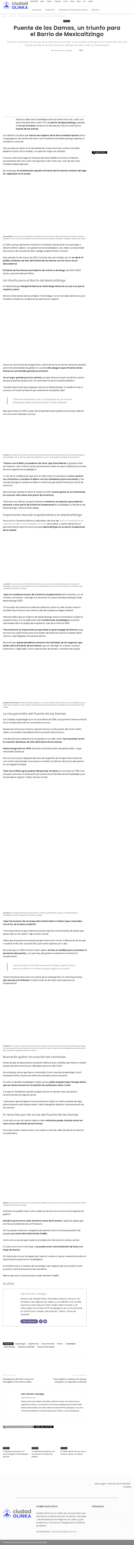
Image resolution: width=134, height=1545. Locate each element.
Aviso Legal (100, 1483)
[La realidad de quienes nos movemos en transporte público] (45, 1440)
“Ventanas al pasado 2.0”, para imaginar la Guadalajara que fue (15, 1454)
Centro (49, 1)
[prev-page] (4, 1461)
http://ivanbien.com (28, 1398)
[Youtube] (120, 4)
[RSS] (95, 4)
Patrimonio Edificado (26, 1347)
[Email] (45, 1321)
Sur (84, 1)
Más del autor (44, 1427)
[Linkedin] (82, 4)
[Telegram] (103, 4)
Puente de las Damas (46, 1347)
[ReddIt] (35, 1362)
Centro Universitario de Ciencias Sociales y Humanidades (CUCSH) (43, 522)
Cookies (127, 1486)
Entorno (13, 16)
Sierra (79, 1)
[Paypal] (86, 4)
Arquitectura (33, 1344)
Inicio (5, 16)
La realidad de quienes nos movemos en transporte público (43, 1454)
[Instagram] (77, 4)
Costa (65, 1)
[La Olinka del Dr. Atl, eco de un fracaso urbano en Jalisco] (74, 1440)
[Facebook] (73, 4)
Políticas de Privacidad (118, 1483)
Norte (72, 1)
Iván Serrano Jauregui (63, 50)
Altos (42, 1)
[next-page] (8, 1461)
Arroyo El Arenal (47, 1344)
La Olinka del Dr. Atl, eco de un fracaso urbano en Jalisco (73, 1452)
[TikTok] (108, 4)
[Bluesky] (125, 4)
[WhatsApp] (116, 4)
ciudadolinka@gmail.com (63, 1531)
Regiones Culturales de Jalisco (73, 10)
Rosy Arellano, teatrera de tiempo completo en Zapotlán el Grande (70, 1380)
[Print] (47, 1362)
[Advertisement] (44, 1334)
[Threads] (129, 4)
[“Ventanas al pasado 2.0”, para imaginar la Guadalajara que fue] (16, 1440)
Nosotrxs (36, 10)
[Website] (41, 1321)
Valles (90, 1)
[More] (66, 1362)
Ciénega (57, 1)
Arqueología (20, 1344)
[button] (128, 9)
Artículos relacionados (18, 1427)
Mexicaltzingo (9, 1347)
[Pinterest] (90, 4)
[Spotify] (99, 4)
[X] (112, 4)
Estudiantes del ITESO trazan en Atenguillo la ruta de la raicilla (18, 1380)
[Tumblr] (53, 1362)
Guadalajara (71, 1344)
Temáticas (50, 10)
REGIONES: (34, 1)
